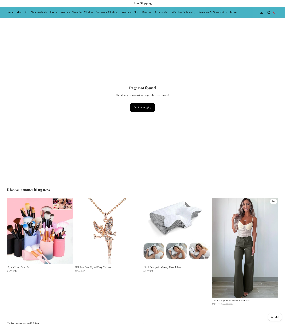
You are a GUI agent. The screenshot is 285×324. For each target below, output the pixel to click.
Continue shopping (142, 107)
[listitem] (233, 12)
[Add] (136, 259)
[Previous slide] (11, 231)
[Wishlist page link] (274, 12)
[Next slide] (68, 231)
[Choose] (68, 259)
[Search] (26, 12)
